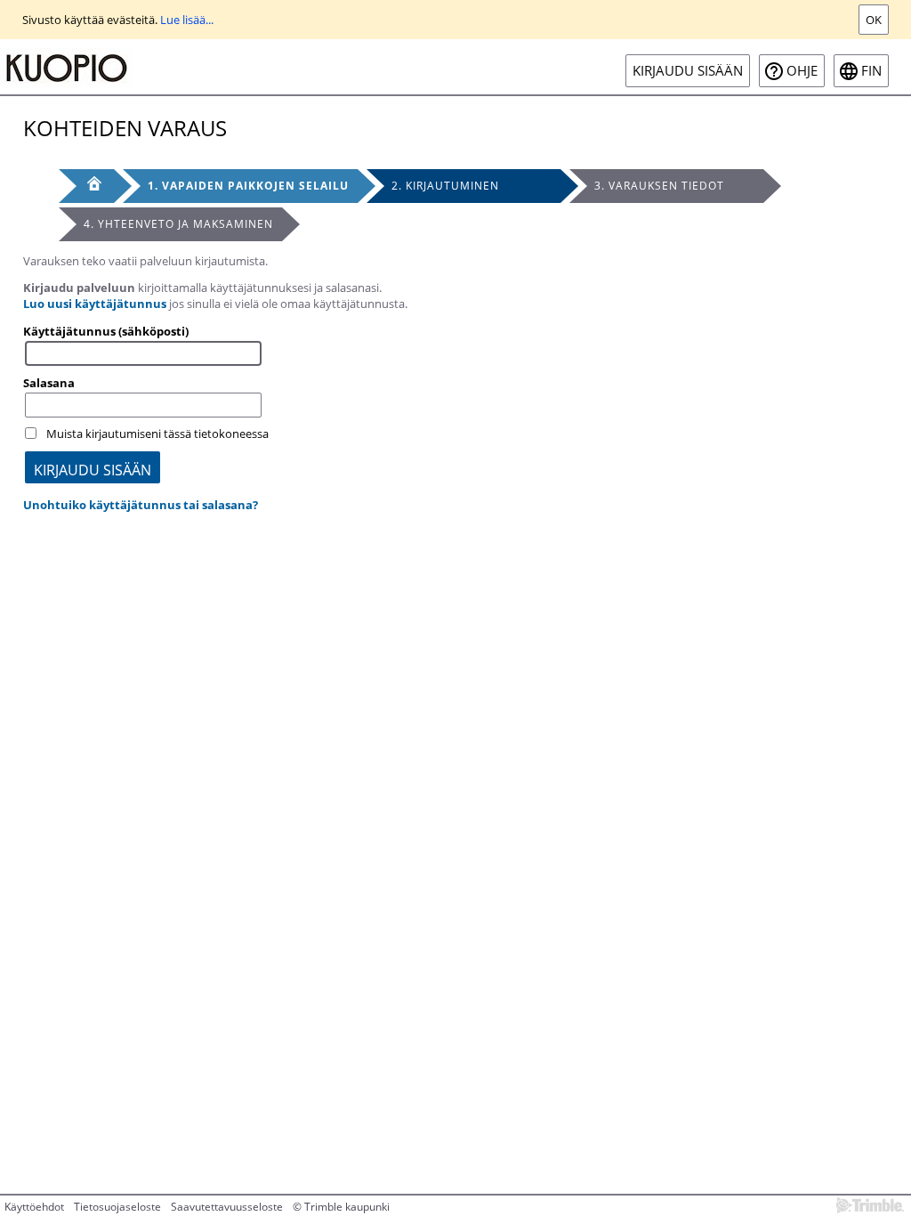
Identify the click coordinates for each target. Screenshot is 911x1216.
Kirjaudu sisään (688, 70)
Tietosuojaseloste (117, 1206)
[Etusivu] (86, 186)
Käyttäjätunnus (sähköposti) (106, 331)
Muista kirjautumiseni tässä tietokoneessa (157, 434)
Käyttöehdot (34, 1206)
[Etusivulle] (66, 66)
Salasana (49, 383)
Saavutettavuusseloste (227, 1206)
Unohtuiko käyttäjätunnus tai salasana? (140, 505)
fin (871, 70)
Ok (874, 20)
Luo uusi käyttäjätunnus (94, 304)
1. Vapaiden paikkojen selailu (248, 185)
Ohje (802, 70)
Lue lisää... (187, 20)
